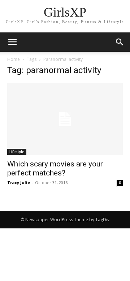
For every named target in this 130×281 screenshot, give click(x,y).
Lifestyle (16, 151)
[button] (120, 42)
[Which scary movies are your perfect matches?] (65, 119)
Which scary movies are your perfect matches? (55, 168)
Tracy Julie (18, 182)
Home (13, 59)
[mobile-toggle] (12, 42)
